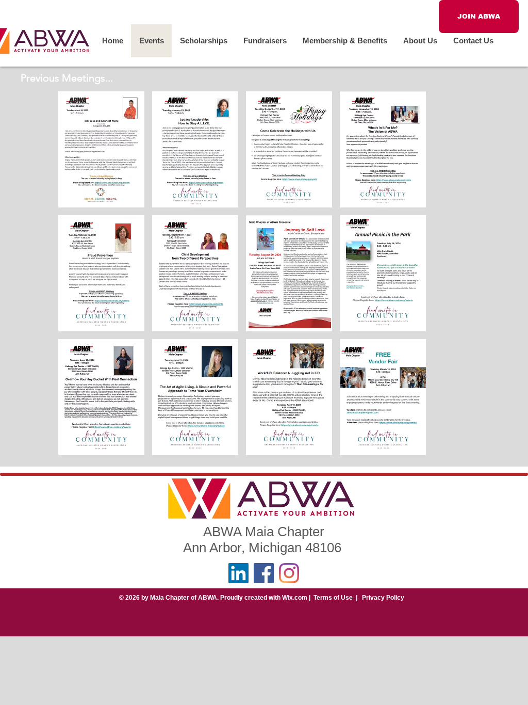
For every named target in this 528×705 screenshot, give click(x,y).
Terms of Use (333, 597)
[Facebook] (264, 573)
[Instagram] (289, 573)
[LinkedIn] (238, 573)
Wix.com (294, 597)
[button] (101, 149)
